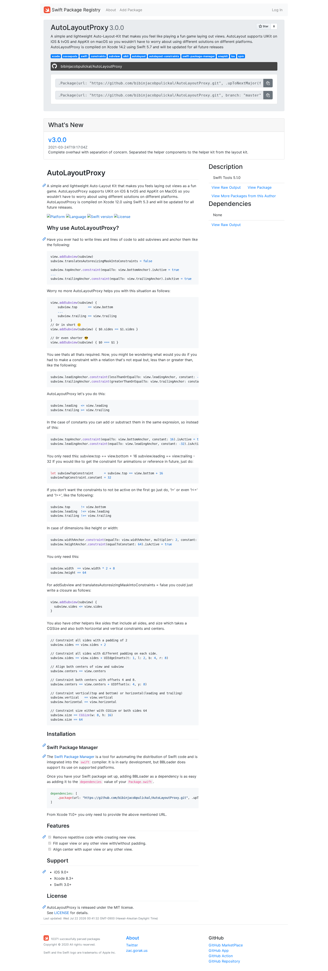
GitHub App (219, 950)
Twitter (132, 945)
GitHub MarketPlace (226, 945)
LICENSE (61, 912)
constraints (98, 56)
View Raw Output (226, 187)
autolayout (139, 56)
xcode (56, 56)
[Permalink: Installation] (44, 745)
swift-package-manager (199, 56)
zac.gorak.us (136, 950)
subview (114, 56)
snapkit (223, 56)
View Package (260, 187)
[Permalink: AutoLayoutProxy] (44, 185)
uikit (126, 56)
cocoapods (70, 56)
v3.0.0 (57, 140)
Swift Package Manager (74, 756)
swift (84, 56)
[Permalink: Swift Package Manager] (44, 756)
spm (241, 56)
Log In (277, 10)
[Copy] (268, 83)
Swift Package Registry (75, 10)
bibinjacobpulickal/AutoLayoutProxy (91, 66)
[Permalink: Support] (44, 871)
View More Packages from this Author (244, 196)
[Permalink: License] (44, 907)
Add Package (131, 10)
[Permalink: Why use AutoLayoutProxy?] (44, 239)
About (111, 10)
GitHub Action (221, 956)
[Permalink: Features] (44, 837)
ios (233, 56)
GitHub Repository (224, 961)
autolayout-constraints (164, 56)
